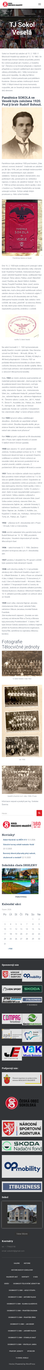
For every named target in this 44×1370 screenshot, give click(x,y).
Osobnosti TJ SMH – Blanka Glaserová (22, 1304)
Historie (27, 1263)
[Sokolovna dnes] (22, 1214)
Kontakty (25, 1277)
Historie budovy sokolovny (22, 1270)
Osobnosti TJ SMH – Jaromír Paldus (22, 1331)
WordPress (30, 1364)
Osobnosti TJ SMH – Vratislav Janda (22, 1344)
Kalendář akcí (12, 1277)
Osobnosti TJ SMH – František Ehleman (22, 1311)
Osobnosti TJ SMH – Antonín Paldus (22, 1297)
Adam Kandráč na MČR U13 (15, 840)
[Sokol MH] (12, 4)
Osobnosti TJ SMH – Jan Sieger (22, 1324)
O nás (35, 1277)
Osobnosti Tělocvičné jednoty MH (26, 1283)
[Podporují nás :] (22, 1079)
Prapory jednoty (16, 1351)
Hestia (11, 1364)
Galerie (17, 1263)
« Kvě (10, 949)
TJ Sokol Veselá (22, 1358)
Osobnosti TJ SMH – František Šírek (22, 1317)
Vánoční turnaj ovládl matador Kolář (18, 844)
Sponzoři (31, 1351)
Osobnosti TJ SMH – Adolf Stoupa (22, 1290)
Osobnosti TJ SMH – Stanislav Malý (22, 1337)
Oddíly (6, 1283)
